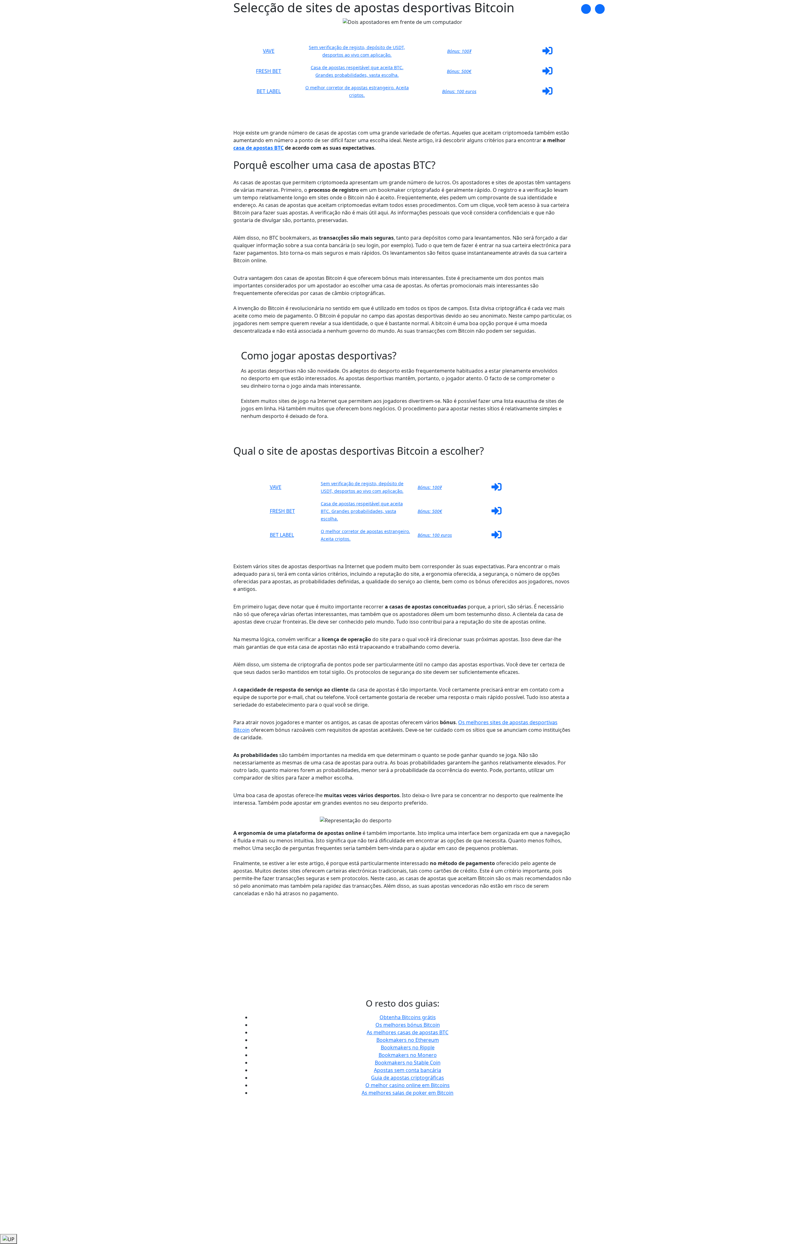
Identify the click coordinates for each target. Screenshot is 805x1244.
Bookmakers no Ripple (408, 1047)
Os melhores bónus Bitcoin (407, 1024)
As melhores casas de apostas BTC (407, 1032)
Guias (540, 8)
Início (521, 8)
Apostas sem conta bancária (407, 1070)
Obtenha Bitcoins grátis (408, 1017)
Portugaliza (215, 8)
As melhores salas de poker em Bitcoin (407, 1092)
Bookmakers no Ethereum (407, 1039)
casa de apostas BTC (258, 147)
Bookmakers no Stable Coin (408, 1062)
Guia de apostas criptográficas (407, 1077)
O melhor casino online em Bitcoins (407, 1085)
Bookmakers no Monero (408, 1055)
